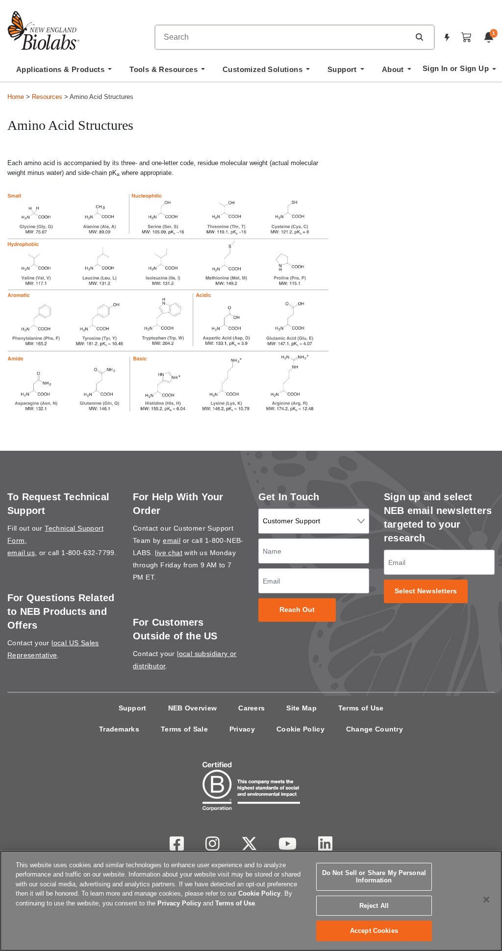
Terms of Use (361, 708)
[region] (251, 901)
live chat (168, 553)
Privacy (242, 729)
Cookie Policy (300, 729)
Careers (251, 708)
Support (133, 708)
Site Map (301, 708)
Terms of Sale (184, 729)
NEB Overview (192, 708)
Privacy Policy (179, 903)
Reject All (374, 905)
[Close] (486, 899)
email (171, 540)
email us (21, 553)
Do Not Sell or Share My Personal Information (374, 876)
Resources (47, 96)
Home (15, 96)
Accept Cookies (374, 930)
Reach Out (297, 609)
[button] (419, 37)
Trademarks (119, 729)
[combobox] (282, 37)
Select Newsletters (426, 591)
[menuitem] (64, 72)
